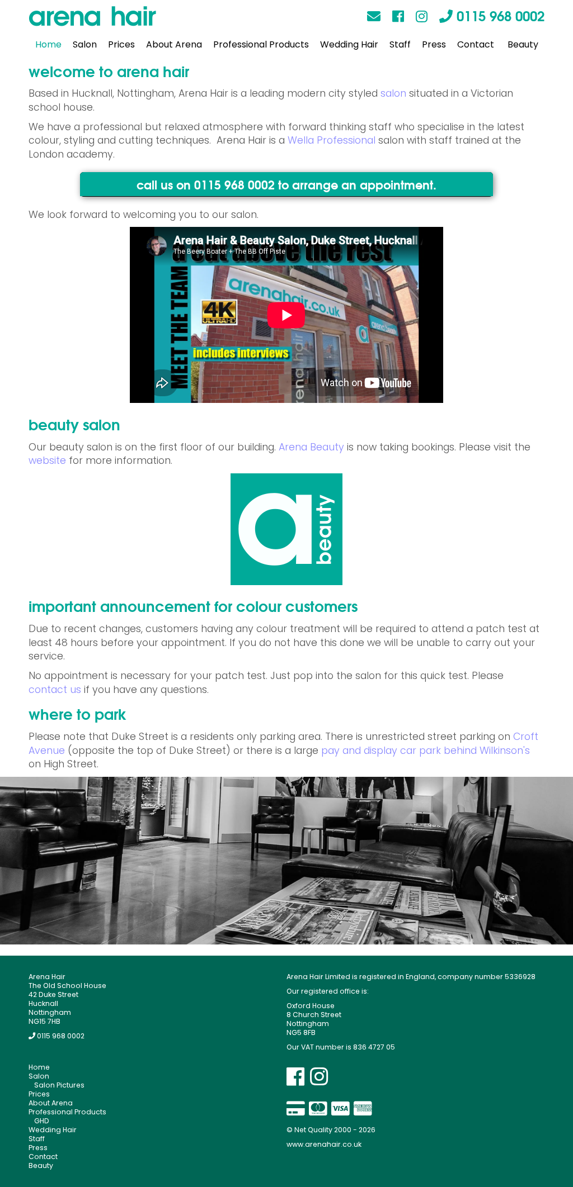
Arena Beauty (311, 447)
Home (48, 44)
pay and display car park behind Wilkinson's (425, 750)
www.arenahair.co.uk (323, 1144)
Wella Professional (331, 140)
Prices (121, 44)
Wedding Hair (349, 44)
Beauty (523, 44)
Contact (475, 44)
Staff (400, 44)
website (47, 460)
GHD (41, 1121)
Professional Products (261, 44)
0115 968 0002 (498, 14)
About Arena (174, 44)
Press (434, 44)
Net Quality (313, 1129)
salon (393, 93)
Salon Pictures (59, 1085)
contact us (55, 689)
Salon (85, 44)
